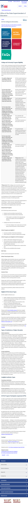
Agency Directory (16, 1)
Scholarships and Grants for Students (9, 451)
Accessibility (24, 2)
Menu (25, 6)
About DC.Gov (4, 495)
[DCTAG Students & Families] (6, 38)
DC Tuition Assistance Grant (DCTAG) (16, 447)
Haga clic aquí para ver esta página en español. (11, 24)
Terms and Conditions (5, 488)
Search (20, 6)
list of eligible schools (12, 310)
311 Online (10, 1)
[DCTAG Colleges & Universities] (6, 48)
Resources (3, 460)
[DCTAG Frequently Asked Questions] (6, 59)
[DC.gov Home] (4, 7)
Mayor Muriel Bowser (6, 10)
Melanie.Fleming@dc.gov (6, 321)
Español (3, 455)
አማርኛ (7, 455)
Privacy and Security (5, 484)
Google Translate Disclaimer (7, 491)
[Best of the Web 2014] (8, 502)
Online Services (24, 1)
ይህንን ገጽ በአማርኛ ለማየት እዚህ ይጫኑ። (8, 26)
